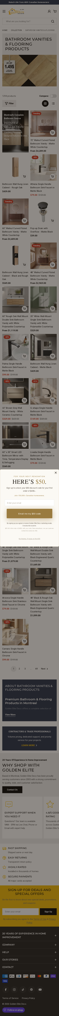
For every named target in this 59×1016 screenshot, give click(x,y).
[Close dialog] (56, 473)
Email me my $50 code (29, 513)
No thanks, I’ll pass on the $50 (29, 538)
